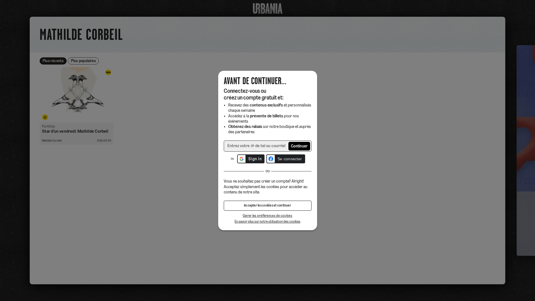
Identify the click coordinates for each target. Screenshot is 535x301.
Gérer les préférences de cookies (267, 216)
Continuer (299, 146)
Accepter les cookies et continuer (267, 205)
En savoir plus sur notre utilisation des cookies (267, 222)
